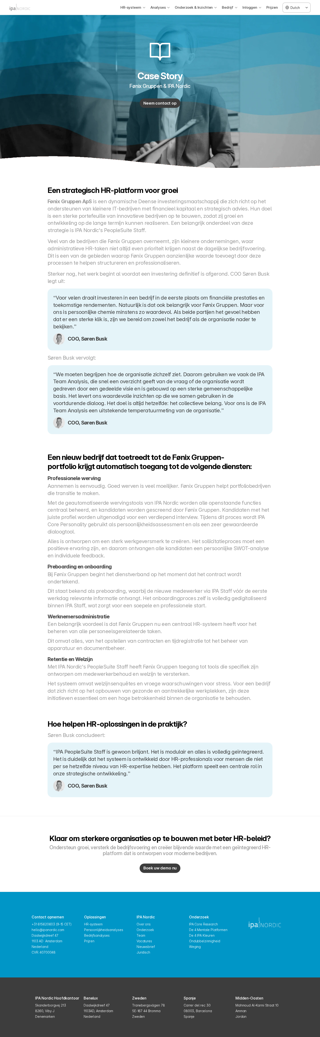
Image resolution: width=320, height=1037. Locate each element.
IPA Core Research (203, 924)
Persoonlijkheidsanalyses (103, 930)
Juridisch (143, 952)
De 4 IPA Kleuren (202, 935)
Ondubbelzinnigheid (204, 941)
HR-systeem (93, 924)
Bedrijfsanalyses (97, 935)
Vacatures (144, 941)
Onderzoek (145, 930)
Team (141, 935)
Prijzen (272, 7)
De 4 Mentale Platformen (208, 930)
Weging (195, 947)
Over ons (144, 924)
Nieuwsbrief (146, 947)
